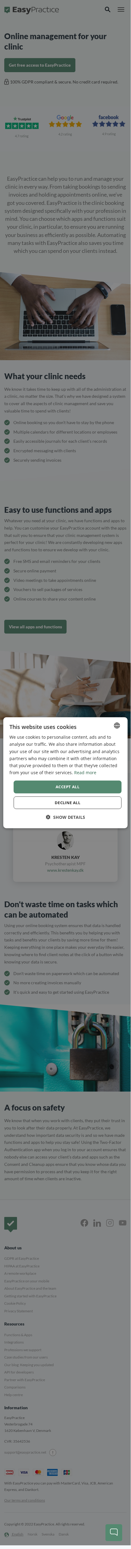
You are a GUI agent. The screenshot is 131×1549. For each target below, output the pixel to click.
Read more (85, 772)
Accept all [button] (67, 786)
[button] (65, 816)
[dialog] (65, 772)
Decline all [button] (67, 802)
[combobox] (117, 726)
